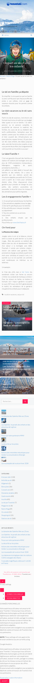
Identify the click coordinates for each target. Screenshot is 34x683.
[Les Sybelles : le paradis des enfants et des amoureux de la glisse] (17, 375)
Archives (17, 576)
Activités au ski (6, 480)
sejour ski (20, 295)
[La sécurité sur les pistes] (3, 442)
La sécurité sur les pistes (10, 444)
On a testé (4, 512)
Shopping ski (5, 515)
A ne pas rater (6, 477)
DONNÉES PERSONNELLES (15, 594)
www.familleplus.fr (19, 222)
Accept (4, 681)
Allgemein (4, 483)
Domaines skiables (7, 493)
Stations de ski (6, 518)
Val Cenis (25, 272)
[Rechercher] (25, 401)
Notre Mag (26, 71)
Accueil (2, 76)
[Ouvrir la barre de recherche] (31, 35)
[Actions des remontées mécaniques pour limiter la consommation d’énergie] (3, 450)
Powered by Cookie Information (11, 678)
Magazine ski (5, 506)
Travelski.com (26, 574)
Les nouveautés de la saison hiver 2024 (14, 463)
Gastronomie (6, 496)
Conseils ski (5, 490)
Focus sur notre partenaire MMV (12, 436)
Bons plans (5, 487)
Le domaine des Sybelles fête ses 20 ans (15, 416)
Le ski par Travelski (7, 503)
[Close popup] (2, 590)
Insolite (4, 499)
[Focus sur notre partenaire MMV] (17, 393)
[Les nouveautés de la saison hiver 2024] (3, 461)
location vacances (10, 295)
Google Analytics (13, 598)
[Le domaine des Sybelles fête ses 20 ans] (17, 358)
